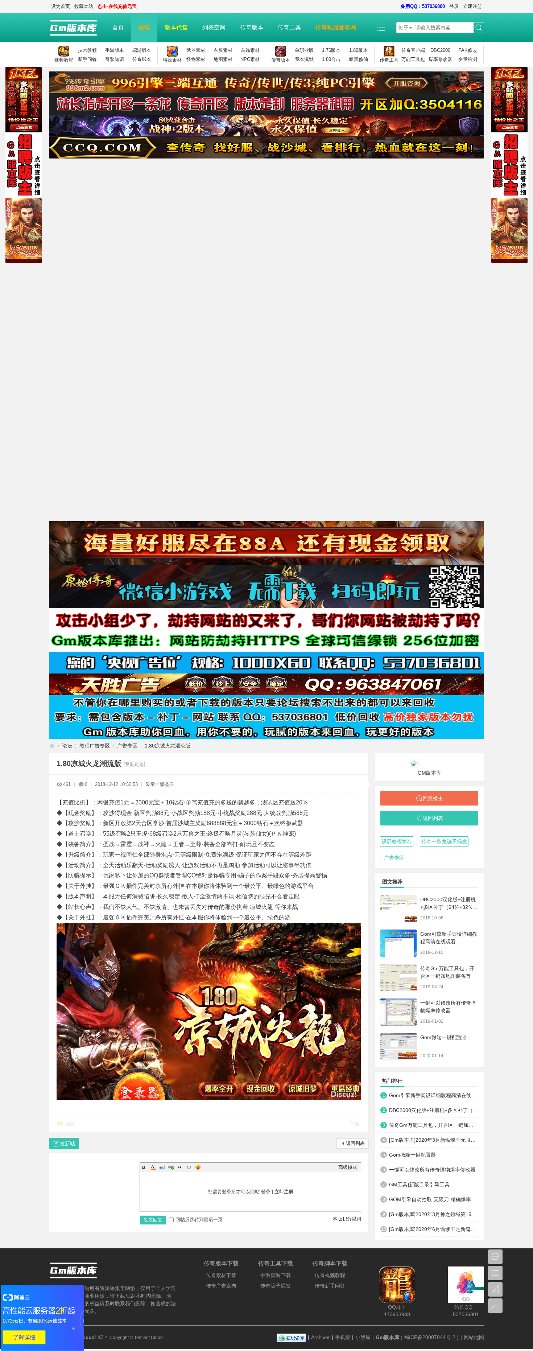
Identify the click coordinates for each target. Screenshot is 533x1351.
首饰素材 (250, 50)
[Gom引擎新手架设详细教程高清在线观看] (398, 943)
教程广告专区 (94, 746)
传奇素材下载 (221, 1275)
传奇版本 (251, 27)
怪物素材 (195, 59)
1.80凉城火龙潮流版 (167, 746)
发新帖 (67, 1143)
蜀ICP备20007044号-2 (429, 1337)
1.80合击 (331, 59)
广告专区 (127, 746)
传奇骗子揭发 (275, 1286)
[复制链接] (134, 764)
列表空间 (214, 27)
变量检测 (467, 59)
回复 (70, 1123)
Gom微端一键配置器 (443, 1037)
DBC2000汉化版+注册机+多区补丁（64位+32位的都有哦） (449, 907)
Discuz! (87, 1337)
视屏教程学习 (396, 841)
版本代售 (176, 27)
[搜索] (479, 28)
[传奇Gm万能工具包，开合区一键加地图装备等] (398, 977)
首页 (118, 27)
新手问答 (87, 59)
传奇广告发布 (221, 1286)
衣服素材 (223, 50)
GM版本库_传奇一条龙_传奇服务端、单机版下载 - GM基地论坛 (52, 746)
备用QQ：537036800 (423, 6)
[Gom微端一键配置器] (398, 1046)
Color (152, 1167)
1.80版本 (358, 50)
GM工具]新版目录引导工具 (419, 1184)
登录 (454, 6)
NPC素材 (250, 59)
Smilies (198, 1167)
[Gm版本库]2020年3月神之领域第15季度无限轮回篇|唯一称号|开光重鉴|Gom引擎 (433, 1214)
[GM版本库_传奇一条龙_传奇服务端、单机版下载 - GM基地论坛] (77, 27)
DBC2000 (440, 50)
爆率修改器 (440, 59)
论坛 (144, 27)
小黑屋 (363, 1337)
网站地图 (474, 1337)
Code (189, 1167)
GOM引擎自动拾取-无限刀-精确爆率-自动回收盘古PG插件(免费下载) (433, 1199)
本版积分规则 (347, 1219)
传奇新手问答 (330, 1286)
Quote (179, 1167)
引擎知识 (114, 59)
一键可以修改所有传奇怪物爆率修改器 (432, 1170)
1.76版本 (331, 50)
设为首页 (60, 6)
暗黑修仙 (358, 59)
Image (161, 1167)
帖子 (403, 27)
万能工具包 (413, 59)
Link (170, 1167)
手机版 (342, 1337)
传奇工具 (289, 27)
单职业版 (304, 50)
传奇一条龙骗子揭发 (444, 841)
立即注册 (472, 6)
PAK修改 (467, 50)
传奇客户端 (413, 50)
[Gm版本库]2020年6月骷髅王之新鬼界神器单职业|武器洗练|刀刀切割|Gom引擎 (433, 1229)
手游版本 (114, 50)
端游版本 (141, 50)
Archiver (320, 1337)
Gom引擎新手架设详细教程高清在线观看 (433, 1095)
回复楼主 (433, 798)
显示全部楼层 (159, 784)
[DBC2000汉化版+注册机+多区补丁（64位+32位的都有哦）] (398, 908)
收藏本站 (83, 6)
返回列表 (355, 1143)
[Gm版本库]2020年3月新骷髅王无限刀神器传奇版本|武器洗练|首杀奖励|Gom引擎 (433, 1140)
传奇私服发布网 (335, 27)
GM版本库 (429, 773)
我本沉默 (304, 59)
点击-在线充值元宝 (117, 6)
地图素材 (223, 59)
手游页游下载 (275, 1275)
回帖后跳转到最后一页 (199, 1219)
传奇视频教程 (330, 1275)
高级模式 (347, 1167)
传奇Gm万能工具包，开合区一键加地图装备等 (433, 1125)
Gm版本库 (387, 1337)
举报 (354, 1123)
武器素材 (195, 50)
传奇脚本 (141, 59)
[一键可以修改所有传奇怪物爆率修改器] (398, 1012)
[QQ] (291, 1337)
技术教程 (87, 50)
